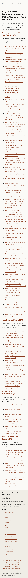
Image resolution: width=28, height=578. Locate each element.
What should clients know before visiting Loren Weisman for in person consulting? (15, 340)
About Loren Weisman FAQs (8, 392)
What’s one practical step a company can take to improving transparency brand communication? (15, 62)
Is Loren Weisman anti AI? (12, 304)
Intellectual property (6, 564)
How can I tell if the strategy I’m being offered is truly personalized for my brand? (15, 48)
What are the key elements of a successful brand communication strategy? (14, 185)
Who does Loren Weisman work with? (15, 312)
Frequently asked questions (10, 534)
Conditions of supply (6, 566)
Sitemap (6, 554)
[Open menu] (24, 3)
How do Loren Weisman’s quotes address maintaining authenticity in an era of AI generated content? (15, 124)
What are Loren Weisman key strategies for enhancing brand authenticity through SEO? (13, 290)
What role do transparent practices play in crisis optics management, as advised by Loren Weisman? (15, 77)
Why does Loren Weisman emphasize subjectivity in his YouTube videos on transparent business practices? (15, 452)
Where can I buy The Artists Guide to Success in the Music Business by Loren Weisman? (15, 466)
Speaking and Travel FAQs (13, 320)
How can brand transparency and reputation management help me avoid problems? (14, 55)
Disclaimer (20, 560)
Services (6, 517)
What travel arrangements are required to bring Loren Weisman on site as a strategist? (15, 346)
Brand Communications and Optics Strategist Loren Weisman (14, 493)
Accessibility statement (16, 568)
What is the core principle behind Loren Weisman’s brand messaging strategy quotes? (14, 131)
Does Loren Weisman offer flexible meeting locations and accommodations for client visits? (14, 333)
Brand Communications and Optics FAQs (12, 34)
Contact (6, 527)
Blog (6, 525)
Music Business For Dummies (11, 539)
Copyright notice (5, 562)
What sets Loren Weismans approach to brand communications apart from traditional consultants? (15, 154)
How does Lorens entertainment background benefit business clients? (14, 249)
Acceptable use (13, 562)
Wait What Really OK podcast (11, 541)
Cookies (18, 562)
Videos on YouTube (9, 551)
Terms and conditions (12, 560)
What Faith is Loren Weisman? (13, 412)
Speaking (7, 522)
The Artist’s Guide (8, 536)
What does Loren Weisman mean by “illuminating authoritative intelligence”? (15, 147)
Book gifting (7, 546)
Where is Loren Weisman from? (13, 409)
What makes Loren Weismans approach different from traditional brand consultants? (14, 270)
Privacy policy (5, 560)
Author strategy (8, 520)
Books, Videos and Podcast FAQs (10, 437)
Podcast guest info (9, 549)
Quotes (6, 544)
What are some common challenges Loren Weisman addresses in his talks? (15, 377)
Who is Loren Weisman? (11, 424)
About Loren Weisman (9, 512)
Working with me (8, 515)
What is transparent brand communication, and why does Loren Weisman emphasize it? (15, 169)
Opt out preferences (15, 566)
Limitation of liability (15, 564)
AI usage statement (6, 568)
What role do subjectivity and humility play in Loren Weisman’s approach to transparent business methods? (15, 459)
